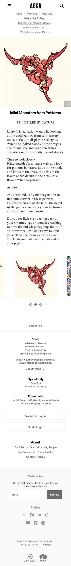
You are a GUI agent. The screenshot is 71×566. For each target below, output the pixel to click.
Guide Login (35, 427)
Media (41, 456)
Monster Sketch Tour (34, 27)
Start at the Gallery (34, 18)
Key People (50, 447)
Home (19, 13)
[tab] (30, 304)
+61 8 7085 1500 (36, 350)
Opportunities (45, 452)
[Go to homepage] (35, 5)
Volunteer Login (35, 416)
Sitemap (47, 544)
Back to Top (35, 325)
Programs (47, 13)
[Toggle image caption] (67, 104)
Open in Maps (33, 368)
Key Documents (26, 452)
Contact (31, 456)
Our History (21, 447)
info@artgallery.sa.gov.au (36, 353)
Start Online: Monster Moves (34, 22)
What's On (32, 13)
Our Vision (36, 447)
